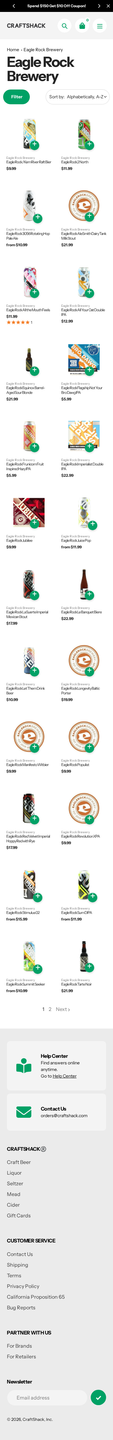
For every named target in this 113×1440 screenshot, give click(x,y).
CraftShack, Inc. (38, 1419)
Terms (14, 1275)
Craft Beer (19, 1162)
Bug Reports (21, 1307)
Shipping (17, 1265)
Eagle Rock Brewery (43, 49)
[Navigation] (100, 26)
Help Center (65, 1076)
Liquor (14, 1173)
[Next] (99, 6)
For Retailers (21, 1356)
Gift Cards (19, 1215)
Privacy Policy (23, 1286)
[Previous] (14, 6)
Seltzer (15, 1183)
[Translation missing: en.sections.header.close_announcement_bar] (108, 6)
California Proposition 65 (36, 1297)
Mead (13, 1194)
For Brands (19, 1346)
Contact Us (20, 1254)
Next (61, 1009)
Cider (13, 1205)
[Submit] (98, 1397)
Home (13, 49)
